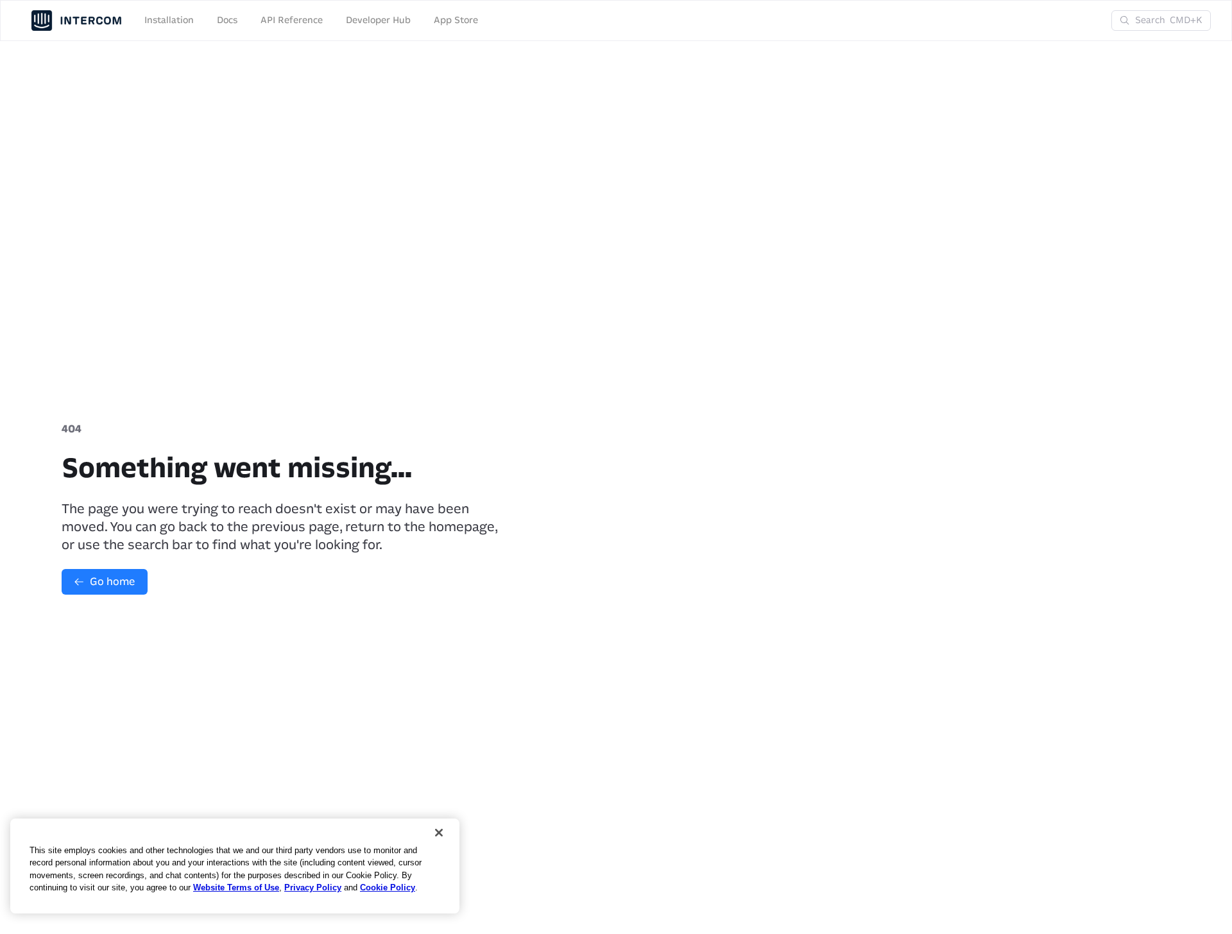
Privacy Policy (312, 887)
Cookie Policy (387, 887)
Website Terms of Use (236, 887)
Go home (112, 581)
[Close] (439, 833)
